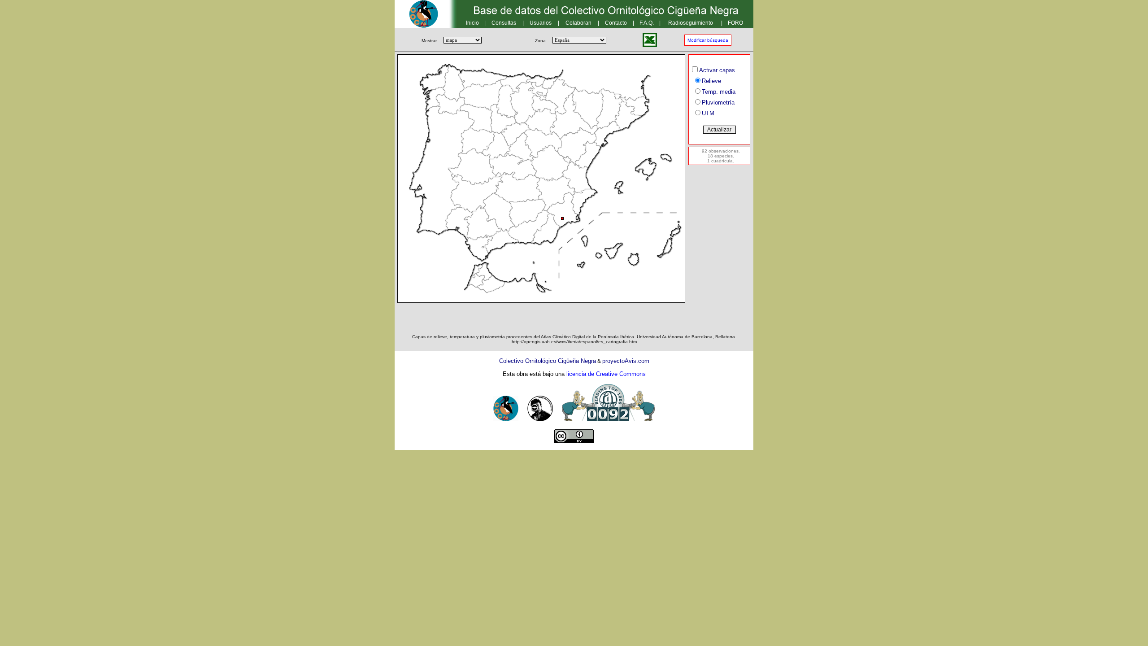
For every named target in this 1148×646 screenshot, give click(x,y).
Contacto (616, 23)
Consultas (503, 23)
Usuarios (541, 23)
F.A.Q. (646, 23)
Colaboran (578, 23)
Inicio (472, 23)
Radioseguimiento (690, 23)
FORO (735, 23)
